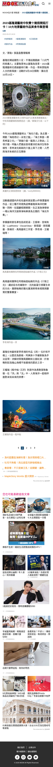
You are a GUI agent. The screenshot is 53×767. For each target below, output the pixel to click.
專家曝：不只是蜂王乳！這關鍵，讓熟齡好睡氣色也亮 (25, 468)
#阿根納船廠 (21, 44)
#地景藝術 (8, 39)
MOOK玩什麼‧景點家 (11, 13)
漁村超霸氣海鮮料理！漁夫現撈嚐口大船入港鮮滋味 (25, 457)
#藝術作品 (8, 44)
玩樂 (4, 31)
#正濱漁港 (33, 39)
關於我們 (21, 747)
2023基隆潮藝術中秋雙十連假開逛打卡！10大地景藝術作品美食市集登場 (36, 13)
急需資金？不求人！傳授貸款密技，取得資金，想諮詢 (39, 634)
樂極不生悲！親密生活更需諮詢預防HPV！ (22, 547)
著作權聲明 (20, 752)
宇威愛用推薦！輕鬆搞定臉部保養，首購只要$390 (14, 634)
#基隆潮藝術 (21, 39)
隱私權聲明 (32, 752)
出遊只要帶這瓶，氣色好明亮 (16, 668)
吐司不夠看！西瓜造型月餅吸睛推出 (23, 462)
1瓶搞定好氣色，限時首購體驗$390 (19, 606)
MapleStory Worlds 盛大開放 (19, 476)
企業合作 (32, 747)
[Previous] (18, 447)
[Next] (34, 447)
